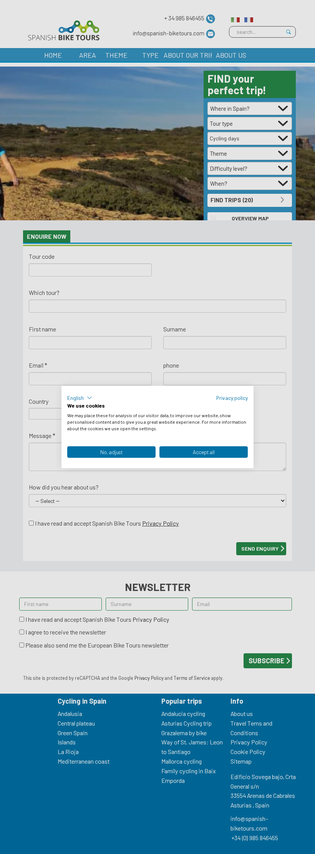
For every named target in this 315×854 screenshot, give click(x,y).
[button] (79, 397)
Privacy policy (232, 397)
